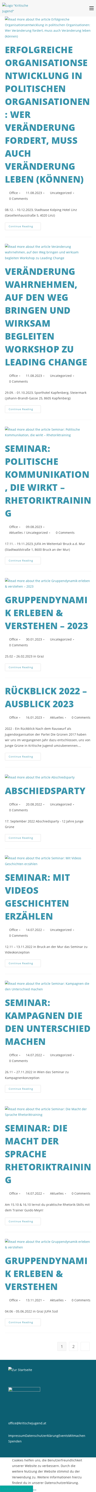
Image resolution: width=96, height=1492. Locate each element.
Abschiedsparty (45, 791)
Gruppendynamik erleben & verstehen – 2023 (46, 613)
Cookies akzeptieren (16, 1489)
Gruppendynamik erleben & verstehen (46, 1273)
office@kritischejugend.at (27, 1423)
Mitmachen (76, 1436)
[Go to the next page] (85, 1346)
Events (63, 1436)
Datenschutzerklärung (41, 1436)
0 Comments (18, 198)
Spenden (15, 1441)
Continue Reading (25, 225)
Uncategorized (61, 193)
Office (13, 193)
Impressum (16, 1436)
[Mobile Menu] (92, 8)
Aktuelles (16, 532)
